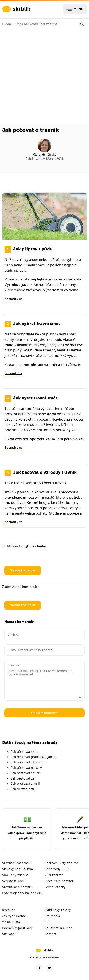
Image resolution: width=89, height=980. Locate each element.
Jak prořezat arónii (25, 784)
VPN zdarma (53, 875)
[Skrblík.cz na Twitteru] (49, 967)
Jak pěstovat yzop (24, 752)
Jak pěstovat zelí (23, 778)
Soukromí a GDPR (58, 928)
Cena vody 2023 (57, 869)
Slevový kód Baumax (18, 869)
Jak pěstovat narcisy (26, 768)
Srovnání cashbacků (17, 863)
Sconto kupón (13, 881)
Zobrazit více (13, 299)
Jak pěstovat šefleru (26, 773)
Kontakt (50, 934)
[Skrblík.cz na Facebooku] (39, 967)
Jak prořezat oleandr (27, 762)
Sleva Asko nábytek (59, 881)
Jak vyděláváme (14, 916)
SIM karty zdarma (15, 875)
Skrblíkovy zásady (57, 910)
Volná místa (11, 922)
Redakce (8, 910)
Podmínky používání (17, 928)
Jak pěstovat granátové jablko (34, 757)
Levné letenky (55, 887)
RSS (47, 922)
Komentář (14, 665)
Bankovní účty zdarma (61, 863)
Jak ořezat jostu (23, 789)
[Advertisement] (44, 76)
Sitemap (8, 934)
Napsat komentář (22, 570)
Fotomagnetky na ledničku (22, 893)
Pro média (52, 916)
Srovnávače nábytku (17, 887)
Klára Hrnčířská (44, 155)
